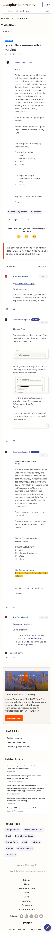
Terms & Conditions (16, 871)
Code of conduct (14, 738)
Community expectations (18, 746)
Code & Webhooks (15, 781)
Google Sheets (12, 830)
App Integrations (26, 909)
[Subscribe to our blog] (31, 916)
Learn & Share (23, 18)
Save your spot (14, 718)
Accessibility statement (35, 871)
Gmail (8, 836)
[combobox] (26, 11)
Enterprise (26, 901)
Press (26, 892)
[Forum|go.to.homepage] (19, 5)
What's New (7, 25)
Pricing (26, 880)
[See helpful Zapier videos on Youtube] (41, 916)
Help (26, 884)
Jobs (26, 897)
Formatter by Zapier (17, 212)
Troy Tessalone (19, 276)
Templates (26, 905)
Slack (24, 842)
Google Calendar (25, 848)
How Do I (9, 31)
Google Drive (12, 842)
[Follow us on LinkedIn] (26, 916)
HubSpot (36, 842)
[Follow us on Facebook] (21, 916)
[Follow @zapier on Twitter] (36, 916)
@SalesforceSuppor (25, 283)
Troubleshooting (13, 794)
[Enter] (4, 11)
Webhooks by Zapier (33, 830)
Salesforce (36, 212)
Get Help (5, 18)
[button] (47, 4)
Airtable (9, 848)
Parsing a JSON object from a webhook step (22, 808)
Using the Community (16, 742)
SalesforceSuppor (22, 62)
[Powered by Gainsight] (26, 866)
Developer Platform (26, 888)
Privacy (39, 929)
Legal (30, 929)
